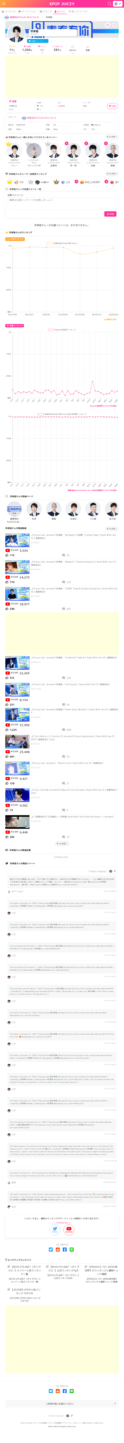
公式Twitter (98, 1423)
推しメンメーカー (80, 11)
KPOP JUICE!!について (29, 1423)
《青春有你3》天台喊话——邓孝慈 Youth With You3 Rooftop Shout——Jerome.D (73, 816)
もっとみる (111, 136)
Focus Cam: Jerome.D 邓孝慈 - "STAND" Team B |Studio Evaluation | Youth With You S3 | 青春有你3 (74, 590)
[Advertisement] (62, 76)
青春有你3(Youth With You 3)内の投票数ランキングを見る (92, 490)
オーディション (29, 11)
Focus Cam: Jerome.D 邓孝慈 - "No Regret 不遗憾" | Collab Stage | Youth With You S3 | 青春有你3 (73, 537)
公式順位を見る (110, 319)
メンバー (61, 11)
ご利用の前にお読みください (59, 1403)
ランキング (10, 11)
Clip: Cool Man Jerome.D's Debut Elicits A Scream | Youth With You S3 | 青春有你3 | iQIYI (74, 791)
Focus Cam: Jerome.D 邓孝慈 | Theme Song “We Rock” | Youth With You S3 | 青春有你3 (74, 711)
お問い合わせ (87, 1423)
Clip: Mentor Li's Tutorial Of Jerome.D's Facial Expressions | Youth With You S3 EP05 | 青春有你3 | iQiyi (73, 738)
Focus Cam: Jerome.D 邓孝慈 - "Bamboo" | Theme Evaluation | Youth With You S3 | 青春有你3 (73, 563)
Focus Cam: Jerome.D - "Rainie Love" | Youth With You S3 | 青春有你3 (68, 763)
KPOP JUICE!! (62, 4)
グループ (47, 11)
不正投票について (46, 1423)
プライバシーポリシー (72, 1423)
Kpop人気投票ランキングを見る (103, 406)
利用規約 (58, 1423)
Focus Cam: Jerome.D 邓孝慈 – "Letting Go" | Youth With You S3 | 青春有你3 (72, 684)
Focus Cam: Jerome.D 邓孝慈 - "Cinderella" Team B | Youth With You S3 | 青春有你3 (75, 657)
